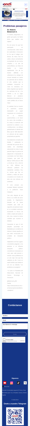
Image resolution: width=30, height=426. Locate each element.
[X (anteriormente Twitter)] (25, 382)
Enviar (15, 334)
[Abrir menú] (25, 4)
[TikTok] (18, 382)
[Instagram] (11, 382)
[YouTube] (4, 382)
